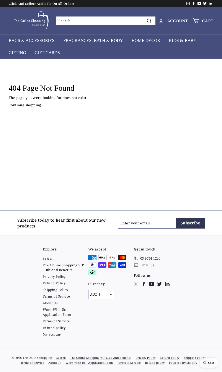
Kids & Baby (182, 40)
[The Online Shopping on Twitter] (159, 283)
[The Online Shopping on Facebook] (144, 283)
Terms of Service (56, 296)
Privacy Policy (54, 276)
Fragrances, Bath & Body (93, 40)
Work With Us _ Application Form (57, 312)
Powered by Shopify (183, 363)
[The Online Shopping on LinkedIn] (167, 283)
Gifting (17, 52)
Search (48, 258)
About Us (50, 303)
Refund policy (54, 328)
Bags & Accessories (32, 40)
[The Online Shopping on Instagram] (136, 283)
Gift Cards (47, 52)
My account (52, 334)
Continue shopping (25, 105)
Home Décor (146, 40)
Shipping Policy (55, 290)
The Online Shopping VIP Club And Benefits (63, 267)
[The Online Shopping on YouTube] (151, 283)
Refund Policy (54, 283)
